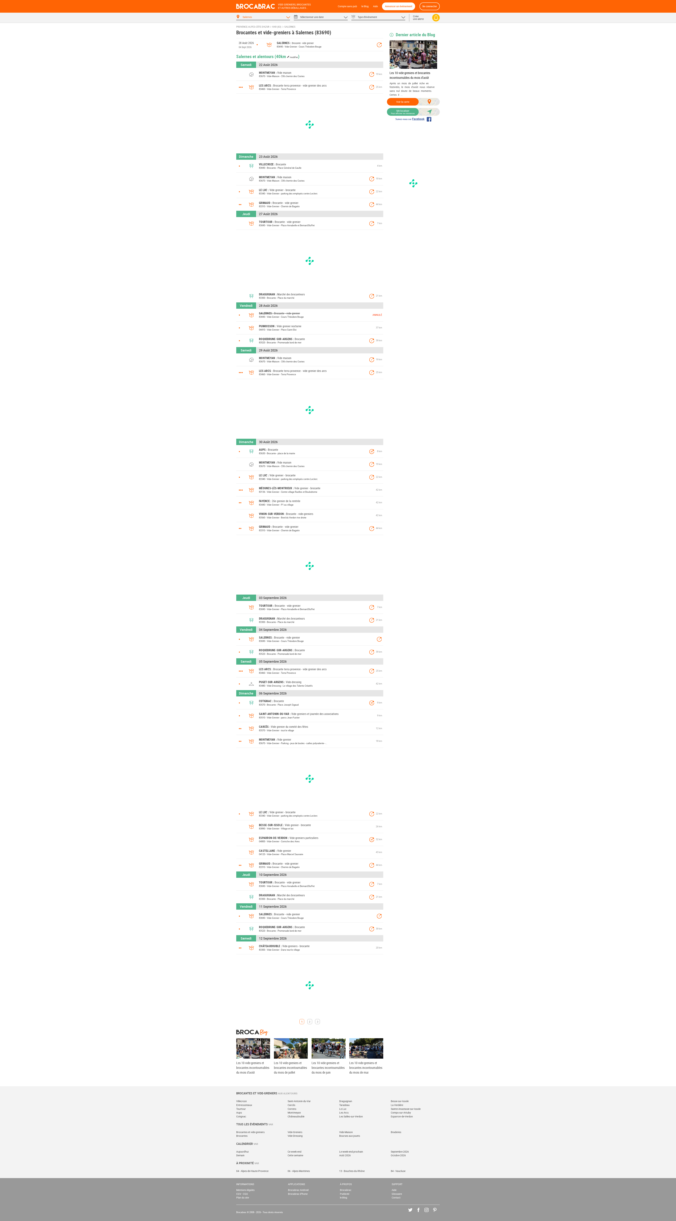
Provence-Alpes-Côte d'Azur (252, 26)
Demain (240, 1155)
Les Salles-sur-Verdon (351, 1116)
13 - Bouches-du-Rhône (352, 1171)
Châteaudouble (296, 1116)
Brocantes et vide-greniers (250, 1132)
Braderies (396, 1132)
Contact (396, 1197)
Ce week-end (294, 1151)
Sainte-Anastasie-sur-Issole (406, 1109)
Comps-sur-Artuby (401, 1112)
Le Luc (342, 1109)
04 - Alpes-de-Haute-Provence (252, 1171)
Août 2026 (345, 1155)
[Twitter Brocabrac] (412, 1212)
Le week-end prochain (351, 1151)
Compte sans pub (347, 6)
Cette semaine (295, 1155)
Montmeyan (294, 1112)
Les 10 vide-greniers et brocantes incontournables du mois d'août (410, 75)
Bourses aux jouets (349, 1135)
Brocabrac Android (298, 1190)
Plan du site (242, 1197)
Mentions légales (245, 1190)
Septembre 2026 (400, 1151)
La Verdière (397, 1105)
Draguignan (345, 1101)
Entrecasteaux (244, 1105)
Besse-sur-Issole (400, 1101)
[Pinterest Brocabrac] (437, 1212)
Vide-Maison (346, 1132)
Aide (375, 6)
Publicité (344, 1193)
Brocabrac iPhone (298, 1193)
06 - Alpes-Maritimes (299, 1171)
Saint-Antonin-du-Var (299, 1101)
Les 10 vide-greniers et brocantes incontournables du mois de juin (328, 1067)
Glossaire (397, 1193)
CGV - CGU (242, 1193)
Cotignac (241, 1116)
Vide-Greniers (295, 1132)
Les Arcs (344, 1112)
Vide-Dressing (295, 1135)
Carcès (291, 1105)
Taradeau (344, 1105)
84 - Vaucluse (398, 1171)
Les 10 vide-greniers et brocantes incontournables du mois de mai (365, 1067)
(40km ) (287, 56)
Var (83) (276, 26)
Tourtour (241, 1109)
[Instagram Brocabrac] (429, 1212)
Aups (239, 1112)
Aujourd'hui (242, 1151)
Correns (292, 1109)
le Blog (365, 6)
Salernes (289, 26)
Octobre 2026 (398, 1155)
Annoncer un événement (398, 6)
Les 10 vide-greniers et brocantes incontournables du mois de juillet (290, 1067)
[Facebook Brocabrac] (421, 1212)
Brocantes (242, 1135)
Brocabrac (345, 1190)
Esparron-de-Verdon (402, 1116)
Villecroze (241, 1101)
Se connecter (429, 6)
